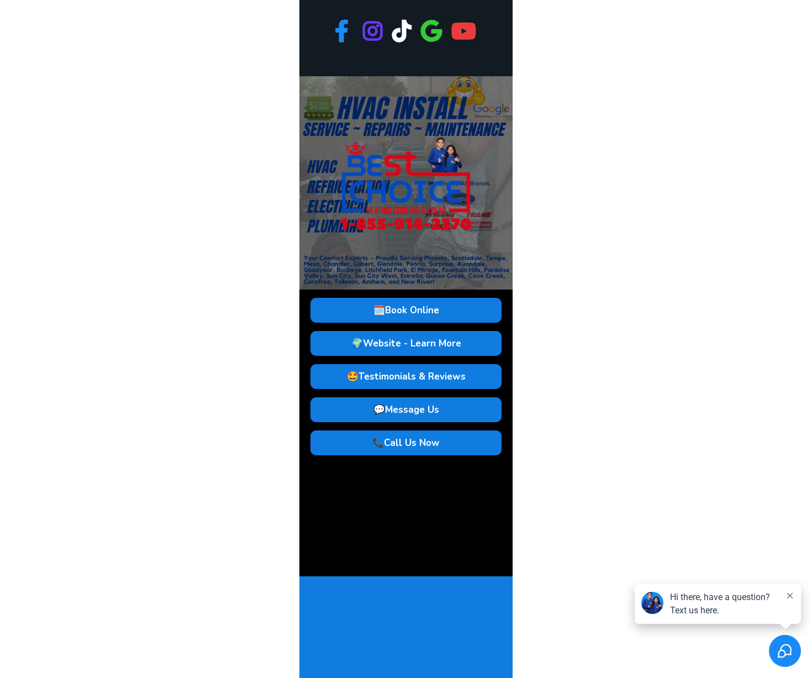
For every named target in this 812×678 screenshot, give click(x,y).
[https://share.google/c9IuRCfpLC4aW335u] (433, 38)
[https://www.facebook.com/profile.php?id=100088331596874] (344, 32)
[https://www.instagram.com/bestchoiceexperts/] (373, 38)
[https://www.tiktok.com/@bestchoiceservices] (403, 38)
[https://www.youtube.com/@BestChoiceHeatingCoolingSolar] (465, 38)
